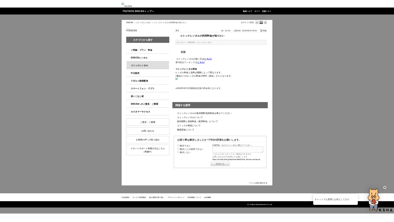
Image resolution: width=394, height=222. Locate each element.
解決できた (185, 145)
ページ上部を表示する (258, 182)
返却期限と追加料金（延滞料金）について (197, 121)
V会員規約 (125, 197)
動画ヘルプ (247, 11)
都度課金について (185, 129)
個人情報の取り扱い (156, 197)
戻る (177, 30)
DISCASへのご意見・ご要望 (144, 103)
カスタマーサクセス (140, 111)
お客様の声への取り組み (148, 139)
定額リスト (266, 11)
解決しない (185, 152)
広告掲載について (194, 197)
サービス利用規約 (139, 197)
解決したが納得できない (192, 148)
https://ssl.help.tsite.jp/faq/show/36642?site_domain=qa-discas (236, 159)
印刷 (265, 30)
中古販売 (135, 72)
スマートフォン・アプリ (143, 88)
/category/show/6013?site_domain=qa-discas (128, 73)
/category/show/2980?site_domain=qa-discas (128, 57)
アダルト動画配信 (139, 80)
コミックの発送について (189, 125)
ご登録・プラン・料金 (141, 49)
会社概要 (207, 197)
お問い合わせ (147, 130)
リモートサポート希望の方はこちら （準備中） (150, 150)
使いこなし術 (137, 96)
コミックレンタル (143, 22)
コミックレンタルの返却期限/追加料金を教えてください (204, 113)
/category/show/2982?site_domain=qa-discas (128, 88)
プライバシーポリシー (175, 197)
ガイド (257, 11)
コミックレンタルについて (190, 117)
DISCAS (129, 22)
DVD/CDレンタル (139, 57)
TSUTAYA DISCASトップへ (138, 11)
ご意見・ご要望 (147, 121)
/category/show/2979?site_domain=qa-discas (128, 49)
